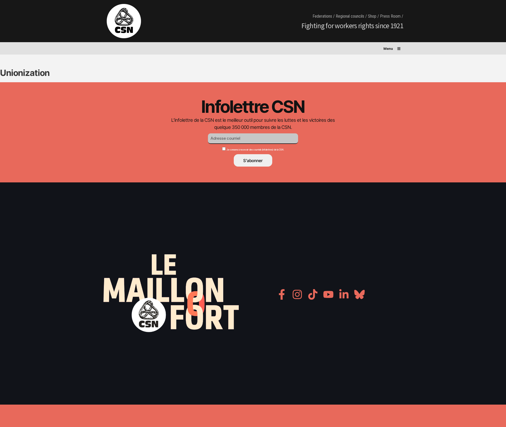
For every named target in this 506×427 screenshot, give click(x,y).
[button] (392, 47)
